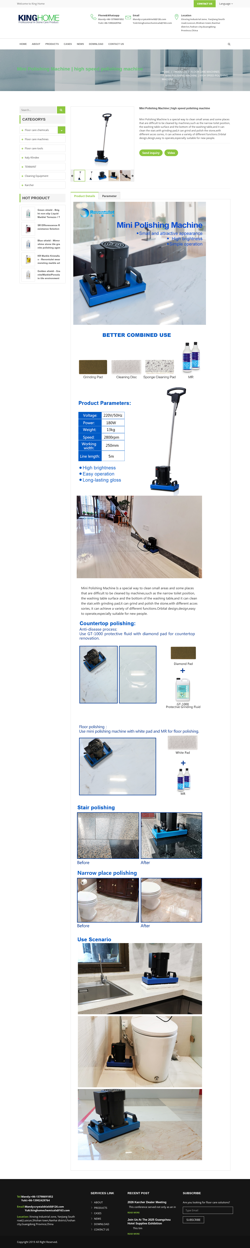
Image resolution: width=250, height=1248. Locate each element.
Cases (68, 44)
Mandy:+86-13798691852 (111, 19)
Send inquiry (151, 153)
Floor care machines (36, 139)
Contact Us (204, 3)
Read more (134, 1212)
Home (23, 44)
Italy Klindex (32, 157)
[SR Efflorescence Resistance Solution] (28, 228)
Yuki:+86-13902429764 (109, 22)
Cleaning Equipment (36, 176)
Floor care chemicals (37, 130)
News (80, 44)
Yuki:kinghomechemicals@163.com (152, 22)
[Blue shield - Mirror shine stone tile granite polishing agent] (28, 243)
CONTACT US (116, 44)
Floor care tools (34, 148)
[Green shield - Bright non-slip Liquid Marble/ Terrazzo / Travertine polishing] (28, 213)
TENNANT (30, 166)
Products (52, 44)
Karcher (29, 185)
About (36, 44)
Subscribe (193, 1220)
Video (171, 153)
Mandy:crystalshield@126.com (149, 19)
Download (96, 44)
